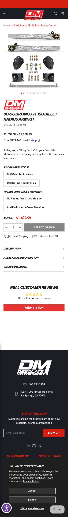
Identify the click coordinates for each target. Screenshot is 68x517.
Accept (32, 490)
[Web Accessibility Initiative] (6, 507)
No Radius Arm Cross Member (25, 198)
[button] (5, 14)
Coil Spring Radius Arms (21, 183)
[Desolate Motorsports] (34, 15)
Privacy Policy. (31, 481)
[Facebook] (40, 445)
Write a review (34, 307)
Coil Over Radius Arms (20, 174)
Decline (32, 499)
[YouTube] (34, 445)
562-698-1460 (37, 384)
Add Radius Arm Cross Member (25, 207)
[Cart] (63, 13)
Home (6, 25)
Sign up (53, 432)
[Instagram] (27, 445)
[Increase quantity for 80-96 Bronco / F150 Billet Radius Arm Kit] (19, 227)
